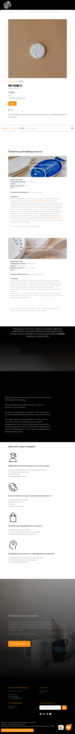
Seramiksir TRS (39, 221)
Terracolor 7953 (54, 238)
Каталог (21, 33)
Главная (11, 33)
